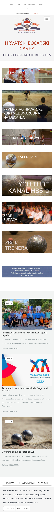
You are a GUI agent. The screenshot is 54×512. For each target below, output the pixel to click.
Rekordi (44, 9)
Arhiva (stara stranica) (22, 13)
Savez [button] (41, 4)
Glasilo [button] (34, 9)
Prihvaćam (9, 508)
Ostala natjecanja (29, 4)
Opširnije (9, 303)
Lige (19, 4)
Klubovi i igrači (24, 9)
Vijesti (11, 4)
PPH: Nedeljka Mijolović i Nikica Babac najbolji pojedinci (24, 333)
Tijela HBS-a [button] (10, 9)
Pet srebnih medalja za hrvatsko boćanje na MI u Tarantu (26, 389)
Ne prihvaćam (22, 508)
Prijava (36, 13)
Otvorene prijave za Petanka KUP (18, 451)
